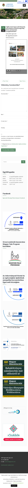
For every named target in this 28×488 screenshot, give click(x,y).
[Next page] (10, 70)
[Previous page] (7, 70)
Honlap (3, 127)
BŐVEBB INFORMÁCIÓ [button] (18, 483)
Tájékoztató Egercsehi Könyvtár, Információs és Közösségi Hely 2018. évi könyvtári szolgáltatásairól (15, 29)
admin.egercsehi (12, 33)
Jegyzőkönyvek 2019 (12, 35)
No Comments (10, 37)
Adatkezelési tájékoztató (7, 465)
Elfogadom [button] (14, 485)
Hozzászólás (4, 93)
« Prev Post (5, 81)
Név (2, 114)
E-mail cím (4, 121)
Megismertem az (13, 145)
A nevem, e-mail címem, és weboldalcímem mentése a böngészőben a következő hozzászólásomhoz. (12, 138)
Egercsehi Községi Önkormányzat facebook (14, 198)
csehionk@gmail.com (10, 461)
